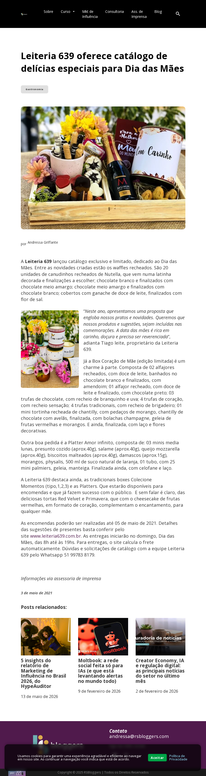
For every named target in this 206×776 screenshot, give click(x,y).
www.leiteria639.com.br (55, 536)
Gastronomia (34, 89)
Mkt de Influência (90, 14)
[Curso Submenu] (74, 11)
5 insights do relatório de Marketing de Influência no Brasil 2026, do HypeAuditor (43, 673)
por (12, 772)
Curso (65, 11)
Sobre (48, 11)
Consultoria (114, 11)
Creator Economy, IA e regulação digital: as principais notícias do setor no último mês (160, 670)
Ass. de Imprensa (139, 14)
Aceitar (157, 757)
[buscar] (177, 14)
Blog (158, 11)
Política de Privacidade (178, 757)
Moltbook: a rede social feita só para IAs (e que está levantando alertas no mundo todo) (100, 670)
